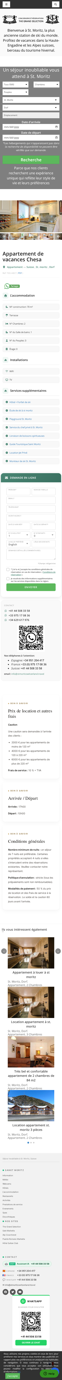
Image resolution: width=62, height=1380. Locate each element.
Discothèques (9, 1217)
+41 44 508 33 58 (26, 1279)
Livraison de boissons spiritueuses (26, 435)
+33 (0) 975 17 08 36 (28, 1275)
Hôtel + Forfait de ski (19, 402)
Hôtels (5, 1188)
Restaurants (8, 1196)
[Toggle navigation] (56, 4)
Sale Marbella (9, 1230)
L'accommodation (10, 1192)
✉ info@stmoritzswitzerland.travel (19, 1285)
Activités (6, 1200)
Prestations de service (12, 1204)
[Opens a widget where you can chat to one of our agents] (49, 1374)
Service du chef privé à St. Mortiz (26, 427)
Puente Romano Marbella (14, 1239)
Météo (5, 1179)
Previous (4, 236)
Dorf (51, 267)
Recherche (31, 160)
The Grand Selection (12, 1226)
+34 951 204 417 (26, 1270)
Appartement (15, 267)
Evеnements (8, 1208)
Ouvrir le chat (31, 1342)
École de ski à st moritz (21, 410)
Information (8, 1175)
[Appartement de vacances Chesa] (31, 216)
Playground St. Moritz (20, 419)
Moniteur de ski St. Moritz (22, 461)
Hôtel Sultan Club (10, 1243)
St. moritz (42, 267)
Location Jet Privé (18, 452)
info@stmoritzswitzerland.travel (27, 673)
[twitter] (13, 1292)
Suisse (31, 267)
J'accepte (13, 1376)
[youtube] (20, 1292)
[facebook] (5, 1292)
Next (58, 236)
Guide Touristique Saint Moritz (25, 444)
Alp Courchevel (9, 1235)
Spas (5, 1212)
